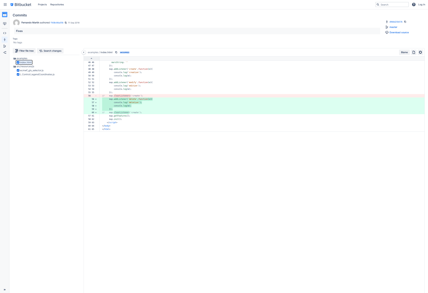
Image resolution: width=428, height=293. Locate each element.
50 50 (92, 76)
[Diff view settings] (420, 52)
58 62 (92, 119)
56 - (92, 96)
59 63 (92, 122)
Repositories (57, 4)
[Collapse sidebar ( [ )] (5, 289)
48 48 (92, 69)
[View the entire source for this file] (413, 52)
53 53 (92, 86)
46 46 (92, 62)
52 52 (92, 82)
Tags (15, 38)
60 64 (92, 126)
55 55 (92, 92)
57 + (92, 102)
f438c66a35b (56, 23)
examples (22, 58)
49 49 (92, 72)
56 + (92, 99)
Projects (42, 4)
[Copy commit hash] (65, 23)
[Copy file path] (116, 52)
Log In (421, 4)
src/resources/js (25, 66)
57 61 (92, 116)
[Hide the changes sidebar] (84, 52)
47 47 (92, 66)
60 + (92, 112)
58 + (92, 106)
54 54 (92, 89)
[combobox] (392, 4)
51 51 (92, 79)
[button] (5, 4)
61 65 (92, 129)
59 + (92, 109)
